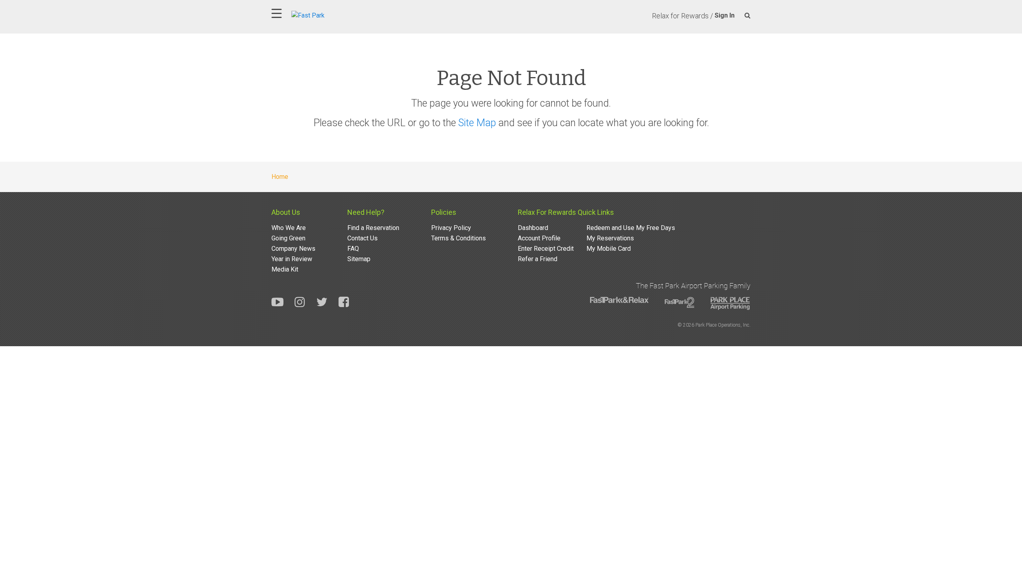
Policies (443, 212)
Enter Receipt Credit (546, 248)
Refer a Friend (537, 259)
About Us (285, 212)
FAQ (353, 248)
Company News (293, 248)
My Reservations (610, 238)
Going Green (288, 238)
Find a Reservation (373, 228)
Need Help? (365, 212)
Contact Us (362, 238)
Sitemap (358, 259)
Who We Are (288, 228)
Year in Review (291, 259)
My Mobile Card (608, 248)
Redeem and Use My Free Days (630, 228)
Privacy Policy (451, 228)
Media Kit (284, 269)
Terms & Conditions (458, 238)
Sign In (725, 15)
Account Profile (539, 238)
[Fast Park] (342, 14)
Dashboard (533, 228)
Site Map (477, 123)
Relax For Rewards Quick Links (566, 212)
